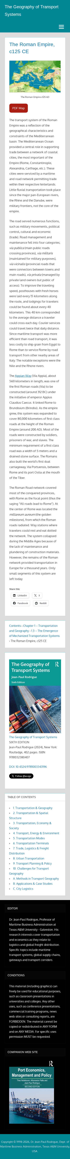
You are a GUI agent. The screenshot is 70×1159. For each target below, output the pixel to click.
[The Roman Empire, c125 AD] (35, 76)
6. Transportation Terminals (31, 843)
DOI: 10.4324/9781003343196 (28, 766)
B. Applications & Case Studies (32, 883)
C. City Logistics (23, 888)
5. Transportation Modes (29, 838)
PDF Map (18, 108)
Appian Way (23, 376)
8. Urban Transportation (28, 858)
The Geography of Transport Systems (33, 737)
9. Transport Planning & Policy (32, 863)
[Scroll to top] (61, 1150)
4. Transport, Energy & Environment (36, 833)
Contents (15, 626)
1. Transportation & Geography (32, 808)
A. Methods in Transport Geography (36, 878)
